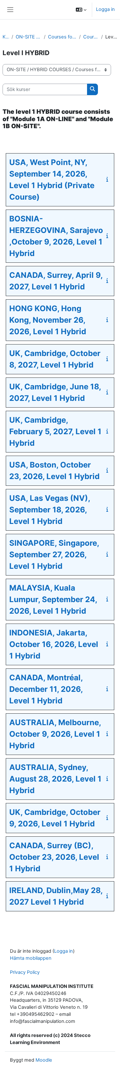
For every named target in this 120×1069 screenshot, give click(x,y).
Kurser (6, 37)
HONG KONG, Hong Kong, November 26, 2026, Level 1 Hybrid (47, 320)
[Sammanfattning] (108, 179)
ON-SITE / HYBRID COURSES (28, 37)
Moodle (44, 1060)
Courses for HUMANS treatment (62, 37)
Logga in (105, 9)
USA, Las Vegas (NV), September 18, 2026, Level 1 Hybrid (49, 509)
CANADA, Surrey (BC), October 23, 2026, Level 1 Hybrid (54, 857)
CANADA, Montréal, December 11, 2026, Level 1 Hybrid (46, 689)
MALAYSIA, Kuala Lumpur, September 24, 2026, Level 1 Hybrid (53, 599)
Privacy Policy (25, 972)
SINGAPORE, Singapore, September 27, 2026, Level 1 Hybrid (54, 554)
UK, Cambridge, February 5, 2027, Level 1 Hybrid (55, 431)
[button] (81, 9)
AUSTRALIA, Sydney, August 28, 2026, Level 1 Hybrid (55, 779)
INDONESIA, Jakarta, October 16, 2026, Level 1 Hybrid (53, 644)
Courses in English (91, 37)
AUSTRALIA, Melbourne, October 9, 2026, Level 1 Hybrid (55, 734)
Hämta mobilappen (31, 958)
